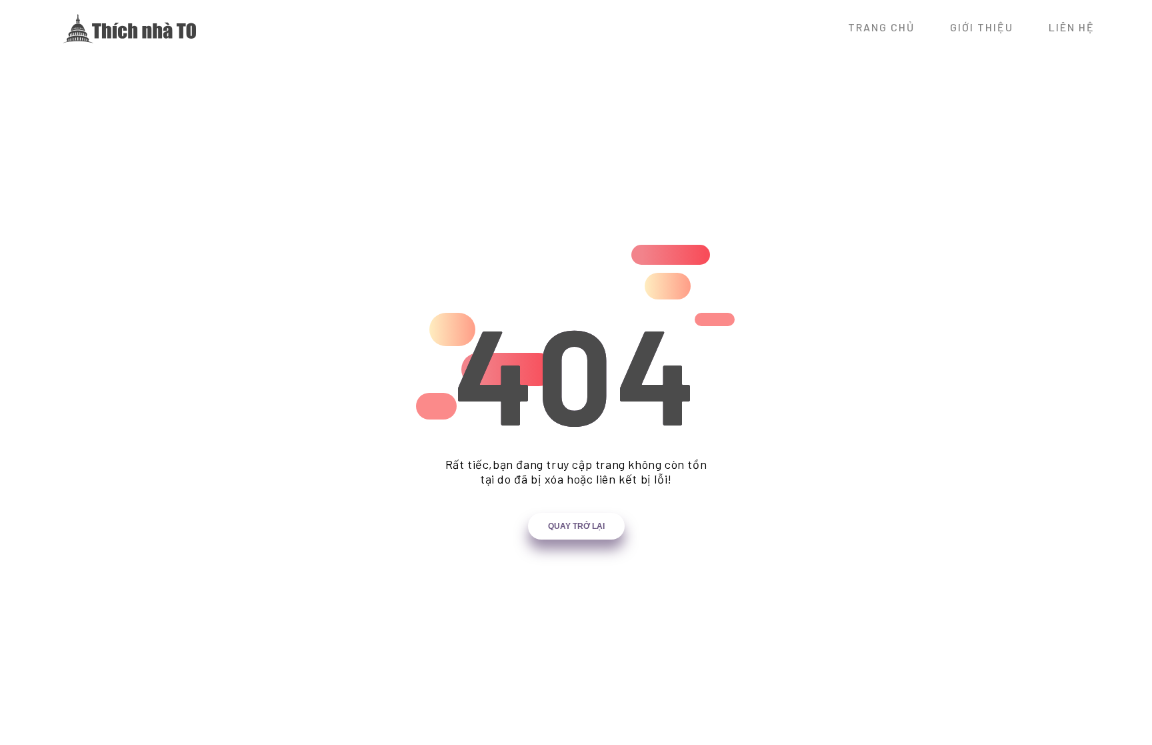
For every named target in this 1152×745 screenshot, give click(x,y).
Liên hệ (1072, 27)
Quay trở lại (576, 526)
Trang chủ (881, 27)
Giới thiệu (981, 27)
